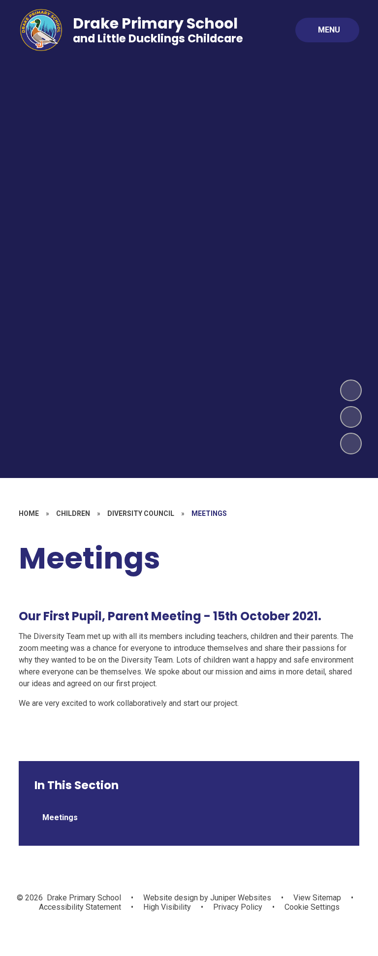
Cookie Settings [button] (312, 907)
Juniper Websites (239, 897)
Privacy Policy (237, 907)
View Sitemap (317, 897)
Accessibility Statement (80, 907)
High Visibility (167, 907)
